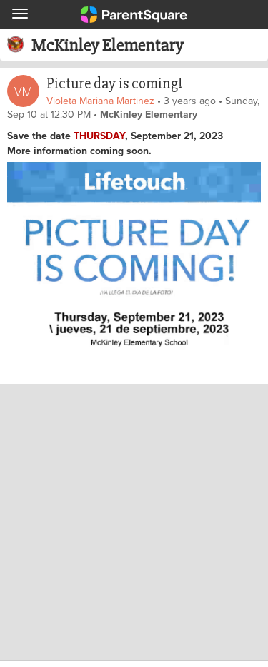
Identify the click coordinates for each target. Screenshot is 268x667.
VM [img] (23, 91)
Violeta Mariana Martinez (100, 100)
